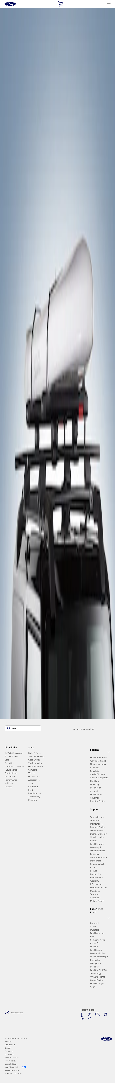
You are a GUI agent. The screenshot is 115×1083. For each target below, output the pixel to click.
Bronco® (78, 729)
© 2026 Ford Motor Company (16, 1038)
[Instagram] (105, 1014)
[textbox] (23, 728)
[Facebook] (82, 1014)
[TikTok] (89, 1018)
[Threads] (82, 1018)
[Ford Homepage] (106, 1039)
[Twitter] (89, 1014)
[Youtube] (97, 1014)
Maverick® (89, 729)
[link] (8, 1042)
